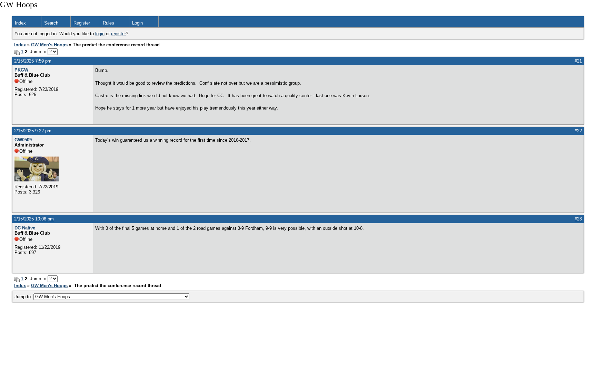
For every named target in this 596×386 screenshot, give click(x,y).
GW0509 (23, 139)
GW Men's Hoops (49, 44)
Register (81, 23)
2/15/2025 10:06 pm (34, 219)
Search (51, 23)
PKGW (21, 70)
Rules (108, 23)
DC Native (24, 227)
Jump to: (23, 296)
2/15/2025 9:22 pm (32, 130)
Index (20, 23)
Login (137, 23)
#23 (578, 219)
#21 (578, 61)
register (118, 33)
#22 (578, 130)
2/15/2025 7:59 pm (32, 61)
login (100, 33)
